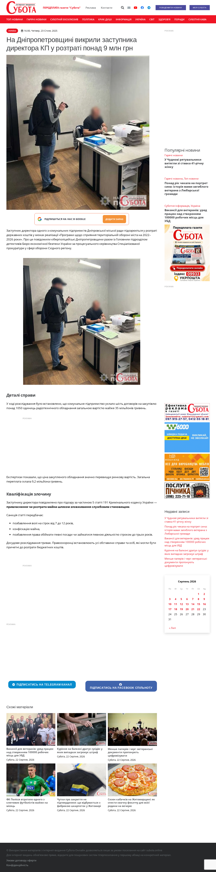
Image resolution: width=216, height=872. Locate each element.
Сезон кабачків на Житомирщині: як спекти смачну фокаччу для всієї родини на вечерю (131, 803)
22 (198, 609)
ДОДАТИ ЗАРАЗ (114, 219)
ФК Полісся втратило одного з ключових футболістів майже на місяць (27, 803)
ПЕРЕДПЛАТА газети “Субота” (61, 7)
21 (192, 609)
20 (187, 609)
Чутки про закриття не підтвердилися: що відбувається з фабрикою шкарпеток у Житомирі (79, 803)
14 (192, 604)
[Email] (129, 8)
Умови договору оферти (21, 860)
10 (169, 604)
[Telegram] (149, 8)
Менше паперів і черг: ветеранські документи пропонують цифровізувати (130, 752)
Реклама (91, 7)
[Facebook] (142, 8)
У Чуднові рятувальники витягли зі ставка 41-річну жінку (184, 163)
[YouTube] (135, 8)
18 (175, 609)
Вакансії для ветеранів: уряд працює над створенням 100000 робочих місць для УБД (29, 752)
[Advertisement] (82, 445)
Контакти (106, 7)
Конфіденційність (17, 865)
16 (204, 604)
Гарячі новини (174, 155)
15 (198, 604)
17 (169, 609)
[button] (122, 7)
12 (181, 604)
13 (187, 604)
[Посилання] (21, 7)
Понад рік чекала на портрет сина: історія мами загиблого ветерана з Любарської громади (186, 188)
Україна (195, 205)
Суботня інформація (177, 205)
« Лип (172, 628)
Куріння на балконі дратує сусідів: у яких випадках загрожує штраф (79, 750)
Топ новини (191, 178)
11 (175, 604)
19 (181, 609)
